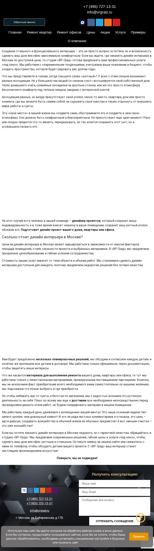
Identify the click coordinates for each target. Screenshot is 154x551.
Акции (105, 32)
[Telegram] (99, 22)
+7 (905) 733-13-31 (39, 503)
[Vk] (91, 22)
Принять (139, 536)
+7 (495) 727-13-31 (39, 499)
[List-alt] (55, 490)
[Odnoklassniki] (108, 22)
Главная (15, 32)
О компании (77, 41)
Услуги (120, 32)
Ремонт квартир (39, 32)
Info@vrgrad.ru (39, 510)
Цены (91, 32)
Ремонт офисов (69, 32)
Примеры (138, 32)
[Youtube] (116, 22)
